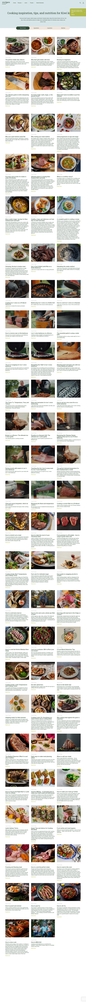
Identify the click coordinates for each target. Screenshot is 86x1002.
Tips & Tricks (23, 28)
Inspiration (49, 28)
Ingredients (36, 28)
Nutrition (63, 28)
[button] (43, 34)
